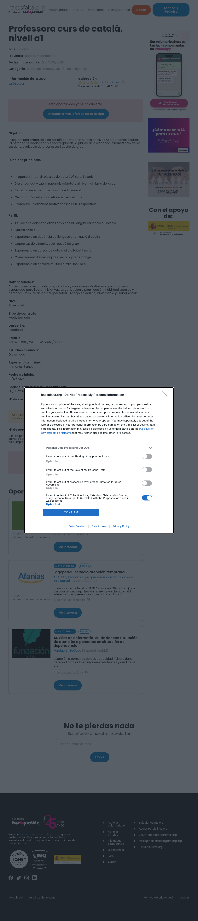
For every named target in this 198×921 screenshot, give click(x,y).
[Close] (166, 395)
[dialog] (99, 461)
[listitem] (99, 448)
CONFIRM (71, 512)
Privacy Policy (121, 526)
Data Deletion (77, 526)
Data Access (99, 526)
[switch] (147, 456)
